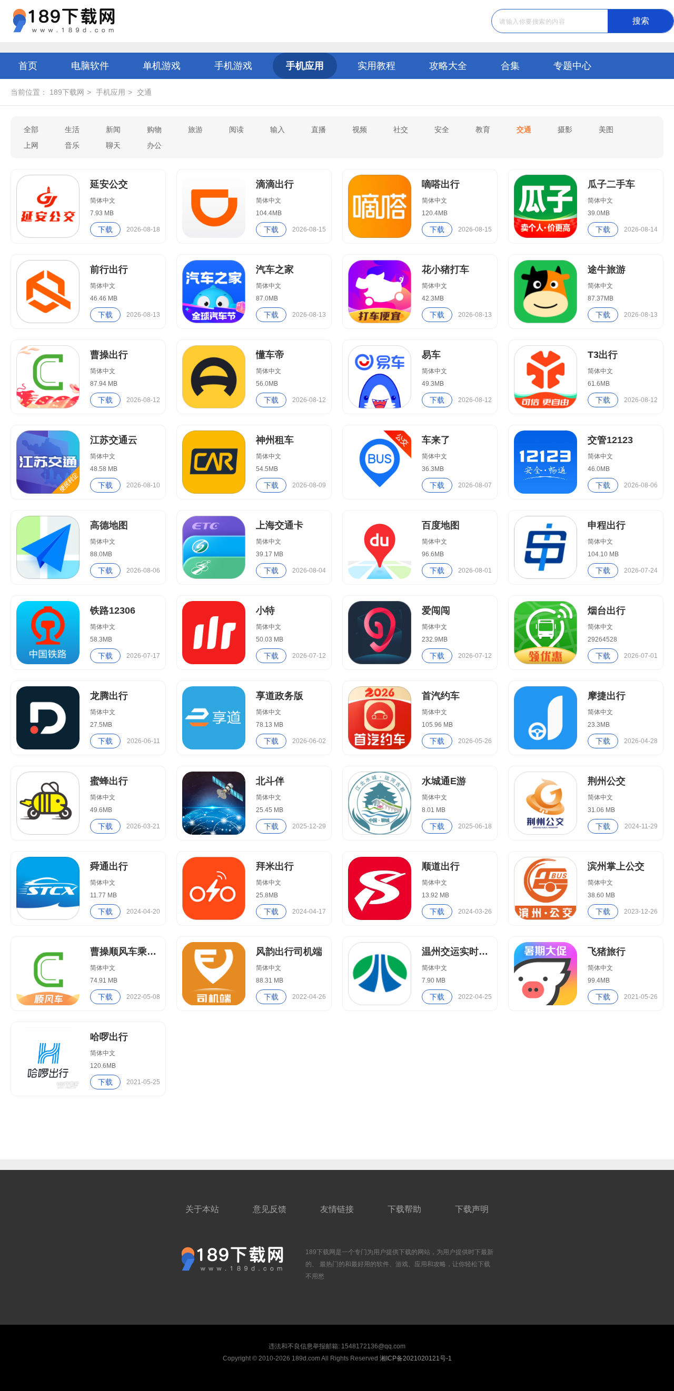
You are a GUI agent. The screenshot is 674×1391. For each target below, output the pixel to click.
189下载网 (66, 92)
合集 (510, 66)
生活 (72, 129)
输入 (277, 129)
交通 (144, 92)
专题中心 (572, 66)
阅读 (236, 129)
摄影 (565, 129)
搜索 (640, 20)
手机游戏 (233, 66)
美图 (606, 129)
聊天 (113, 145)
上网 (31, 145)
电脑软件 (90, 66)
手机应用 (305, 66)
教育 (482, 129)
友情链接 (337, 1209)
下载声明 (472, 1209)
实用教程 (376, 66)
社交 (400, 129)
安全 (441, 129)
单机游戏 (162, 66)
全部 (31, 129)
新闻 (113, 129)
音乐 (72, 145)
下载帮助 (404, 1209)
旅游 (195, 129)
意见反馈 (269, 1209)
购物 (154, 129)
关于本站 (202, 1209)
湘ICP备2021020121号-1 (416, 1358)
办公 (154, 145)
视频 (359, 129)
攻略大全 (448, 66)
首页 (27, 66)
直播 (318, 129)
